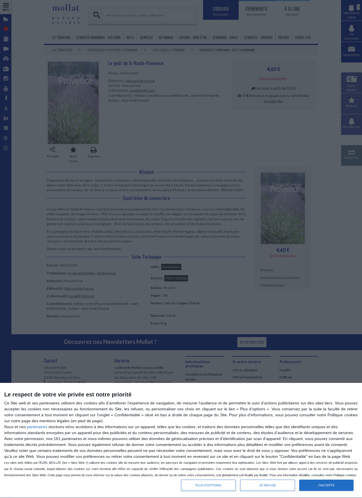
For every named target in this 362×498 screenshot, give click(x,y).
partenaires (37, 427)
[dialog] (181, 440)
